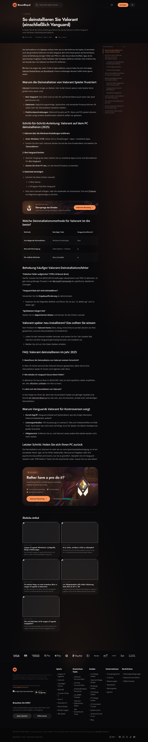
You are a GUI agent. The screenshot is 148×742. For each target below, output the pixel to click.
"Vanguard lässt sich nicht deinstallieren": (113, 89)
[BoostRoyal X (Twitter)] (127, 737)
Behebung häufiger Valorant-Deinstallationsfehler (113, 79)
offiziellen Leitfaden (38, 383)
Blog (92, 720)
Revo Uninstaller (58, 257)
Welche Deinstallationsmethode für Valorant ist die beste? (114, 74)
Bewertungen (112, 681)
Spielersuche (95, 710)
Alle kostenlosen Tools (78, 711)
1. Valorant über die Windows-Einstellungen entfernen (115, 63)
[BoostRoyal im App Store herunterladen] (23, 692)
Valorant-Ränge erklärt (96, 681)
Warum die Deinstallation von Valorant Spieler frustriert (114, 51)
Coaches (110, 677)
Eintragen (123, 5)
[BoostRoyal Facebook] (120, 737)
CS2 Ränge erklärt (94, 693)
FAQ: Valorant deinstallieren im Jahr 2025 (114, 102)
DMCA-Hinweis (129, 681)
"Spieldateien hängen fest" (114, 93)
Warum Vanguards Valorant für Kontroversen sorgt (114, 107)
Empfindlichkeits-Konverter (80, 690)
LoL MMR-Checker (77, 696)
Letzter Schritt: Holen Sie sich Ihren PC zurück (113, 112)
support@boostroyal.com (102, 732)
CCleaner (92, 191)
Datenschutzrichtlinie (129, 677)
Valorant (43, 49)
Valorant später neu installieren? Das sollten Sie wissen (114, 97)
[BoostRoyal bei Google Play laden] (40, 692)
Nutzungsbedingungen (129, 674)
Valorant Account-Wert (79, 678)
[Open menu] (132, 5)
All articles (27, 14)
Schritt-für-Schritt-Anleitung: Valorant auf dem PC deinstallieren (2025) (113, 57)
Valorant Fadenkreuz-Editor (78, 703)
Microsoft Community (62, 281)
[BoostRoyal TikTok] (131, 737)
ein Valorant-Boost (37, 398)
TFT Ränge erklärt (94, 699)
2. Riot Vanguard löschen (113, 67)
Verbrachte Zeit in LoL (96, 715)
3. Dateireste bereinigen (113, 70)
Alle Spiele (61, 714)
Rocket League (63, 710)
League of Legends (61, 675)
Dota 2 (60, 699)
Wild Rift (61, 690)
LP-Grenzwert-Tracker (96, 705)
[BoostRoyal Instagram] (123, 737)
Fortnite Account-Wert (79, 684)
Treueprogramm (113, 674)
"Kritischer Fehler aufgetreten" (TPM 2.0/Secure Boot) (115, 84)
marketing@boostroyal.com (20, 687)
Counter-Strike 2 (63, 694)
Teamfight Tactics (61, 685)
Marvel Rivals (63, 706)
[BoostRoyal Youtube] (134, 737)
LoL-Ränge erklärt (94, 675)
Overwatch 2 (62, 703)
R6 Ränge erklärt (94, 687)
